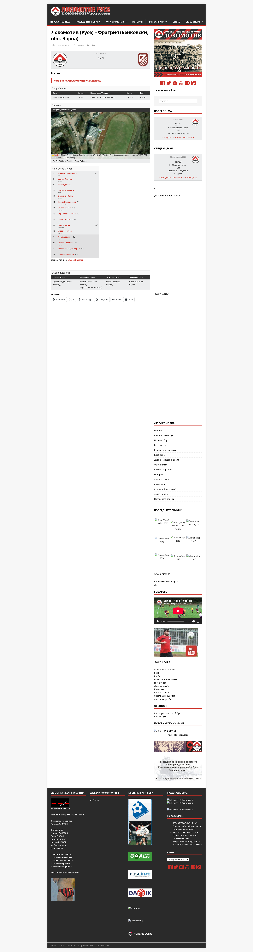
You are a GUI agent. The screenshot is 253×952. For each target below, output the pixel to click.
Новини (158, 430)
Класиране (159, 454)
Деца (156, 585)
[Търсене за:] (178, 101)
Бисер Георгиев (65, 231)
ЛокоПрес (80, 45)
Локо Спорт (193, 21)
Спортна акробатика (164, 695)
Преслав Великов (66, 255)
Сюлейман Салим (65, 196)
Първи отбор (160, 440)
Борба (157, 676)
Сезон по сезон (162, 479)
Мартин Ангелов (65, 179)
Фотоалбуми (156, 21)
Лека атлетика (161, 692)
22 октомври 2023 (63, 45)
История (137, 21)
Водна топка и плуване (165, 679)
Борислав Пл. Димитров (69, 249)
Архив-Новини (161, 494)
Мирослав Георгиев (67, 214)
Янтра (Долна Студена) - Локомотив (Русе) (178, 178)
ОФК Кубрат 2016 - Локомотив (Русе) (178, 137)
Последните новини (88, 21)
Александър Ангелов (67, 173)
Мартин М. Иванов (66, 190)
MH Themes (105, 945)
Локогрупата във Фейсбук (167, 713)
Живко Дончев (64, 185)
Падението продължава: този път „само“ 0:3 (77, 80)
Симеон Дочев (64, 208)
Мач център (160, 445)
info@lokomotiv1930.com (68, 872)
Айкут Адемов (64, 237)
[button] (101, 132)
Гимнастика (160, 682)
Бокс (156, 672)
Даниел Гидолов (65, 243)
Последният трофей (164, 499)
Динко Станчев (64, 220)
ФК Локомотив (115, 21)
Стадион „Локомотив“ (165, 489)
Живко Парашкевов (67, 202)
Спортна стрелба (162, 699)
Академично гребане (164, 669)
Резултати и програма (165, 450)
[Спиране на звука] (193, 621)
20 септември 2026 (178, 157)
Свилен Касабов (75, 260)
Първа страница (60, 21)
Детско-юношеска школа (166, 459)
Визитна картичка (163, 469)
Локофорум (160, 716)
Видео (176, 21)
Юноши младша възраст (166, 581)
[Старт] (158, 621)
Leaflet (57, 155)
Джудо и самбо (161, 686)
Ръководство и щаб (164, 435)
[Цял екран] (198, 621)
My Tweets (94, 800)
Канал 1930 (159, 484)
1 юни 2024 (178, 120)
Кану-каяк (159, 689)
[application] (178, 610)
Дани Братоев (64, 225)
